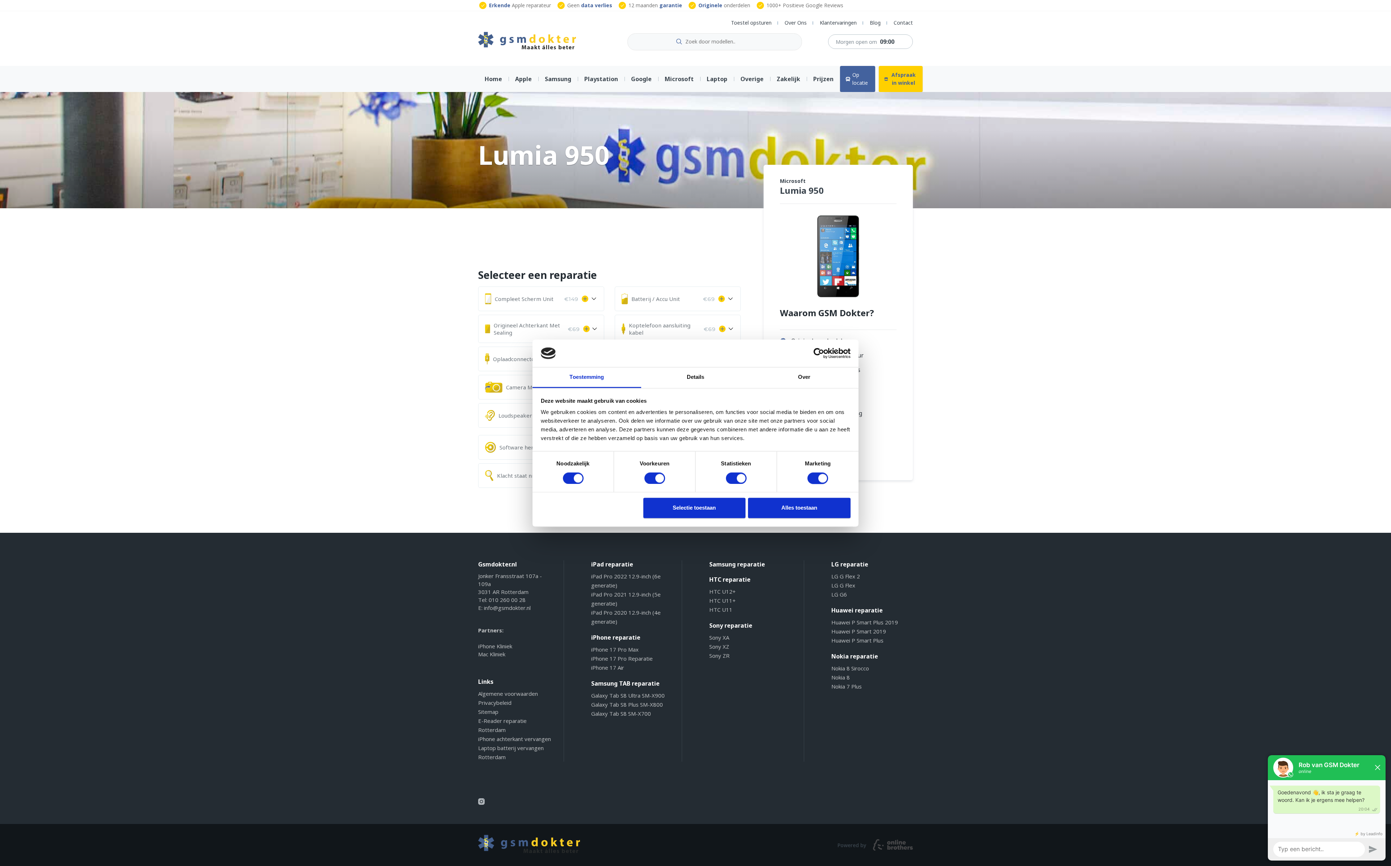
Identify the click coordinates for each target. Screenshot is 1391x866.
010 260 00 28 (507, 599)
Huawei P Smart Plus (857, 640)
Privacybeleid (494, 702)
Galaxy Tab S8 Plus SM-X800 (627, 704)
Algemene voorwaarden (508, 693)
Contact (903, 22)
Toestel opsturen (751, 22)
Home (493, 79)
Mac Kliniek (491, 654)
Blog (875, 22)
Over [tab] (804, 377)
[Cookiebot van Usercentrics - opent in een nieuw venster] (819, 353)
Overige (752, 79)
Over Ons (796, 22)
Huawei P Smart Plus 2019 (864, 622)
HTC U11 (720, 609)
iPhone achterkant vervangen (514, 738)
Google (641, 79)
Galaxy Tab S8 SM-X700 (621, 713)
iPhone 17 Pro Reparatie (622, 658)
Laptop (717, 79)
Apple (523, 79)
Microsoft (679, 79)
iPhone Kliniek (495, 646)
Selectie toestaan (694, 508)
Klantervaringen (838, 22)
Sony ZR (719, 655)
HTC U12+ (722, 591)
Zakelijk (788, 79)
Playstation (601, 79)
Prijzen (823, 79)
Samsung (558, 79)
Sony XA (719, 637)
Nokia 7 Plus (846, 686)
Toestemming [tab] (586, 377)
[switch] (654, 478)
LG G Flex (843, 585)
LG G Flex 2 (845, 576)
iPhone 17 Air (607, 667)
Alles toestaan (799, 508)
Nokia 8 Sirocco (850, 668)
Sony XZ (719, 646)
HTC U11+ (722, 600)
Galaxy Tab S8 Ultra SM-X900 (628, 695)
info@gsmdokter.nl (507, 607)
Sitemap (488, 711)
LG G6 (839, 594)
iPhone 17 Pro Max (615, 649)
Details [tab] (696, 377)
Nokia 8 (840, 677)
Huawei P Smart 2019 (858, 631)
